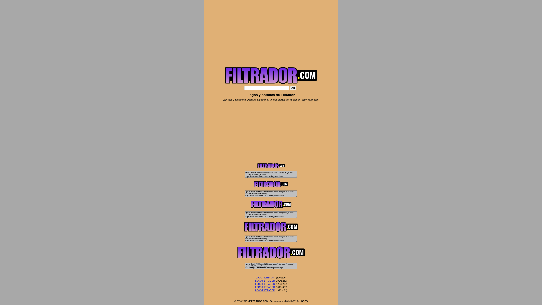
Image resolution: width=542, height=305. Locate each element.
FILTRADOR (255, 301)
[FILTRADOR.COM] (271, 85)
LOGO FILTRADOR (266, 277)
